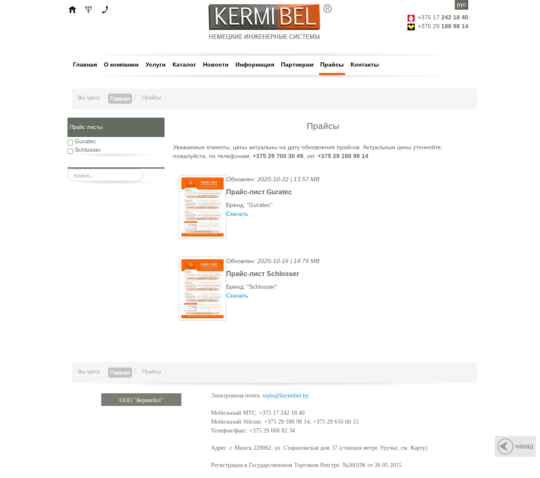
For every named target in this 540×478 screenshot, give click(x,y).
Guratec (84, 141)
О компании (121, 64)
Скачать (237, 213)
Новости (216, 64)
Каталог (184, 64)
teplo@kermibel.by (286, 395)
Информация (254, 64)
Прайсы (332, 64)
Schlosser (87, 149)
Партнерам (297, 64)
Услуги (156, 64)
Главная (85, 64)
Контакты (365, 64)
